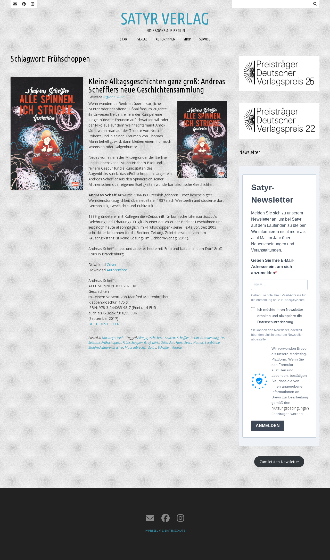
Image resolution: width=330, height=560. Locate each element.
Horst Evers (184, 342)
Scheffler (164, 347)
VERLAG (142, 39)
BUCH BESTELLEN (104, 323)
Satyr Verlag (165, 18)
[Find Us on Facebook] (23, 4)
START (124, 39)
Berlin (195, 338)
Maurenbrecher (136, 347)
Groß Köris (151, 342)
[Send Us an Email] (15, 4)
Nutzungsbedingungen (290, 408)
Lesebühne (212, 342)
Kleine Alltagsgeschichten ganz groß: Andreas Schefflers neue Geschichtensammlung (156, 85)
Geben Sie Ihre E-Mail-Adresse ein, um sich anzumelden (272, 266)
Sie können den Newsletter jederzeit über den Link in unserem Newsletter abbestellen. (277, 334)
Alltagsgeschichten (150, 338)
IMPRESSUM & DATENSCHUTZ (165, 530)
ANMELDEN (268, 425)
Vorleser (177, 347)
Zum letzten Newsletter (279, 461)
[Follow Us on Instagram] (32, 4)
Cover (112, 264)
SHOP (187, 39)
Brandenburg (209, 338)
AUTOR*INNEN (165, 39)
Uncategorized (112, 338)
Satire (152, 347)
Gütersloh (167, 342)
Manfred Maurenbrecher (105, 347)
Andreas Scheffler (177, 338)
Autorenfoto (117, 270)
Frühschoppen (133, 342)
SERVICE (204, 39)
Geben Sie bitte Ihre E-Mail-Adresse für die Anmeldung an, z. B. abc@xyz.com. (278, 298)
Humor (198, 342)
